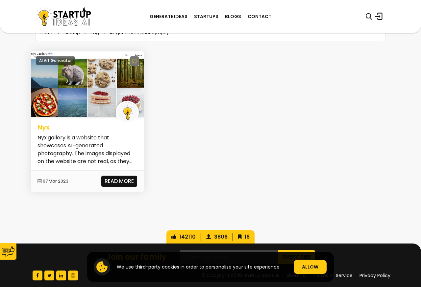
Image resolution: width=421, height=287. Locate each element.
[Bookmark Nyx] (134, 61)
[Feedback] (8, 251)
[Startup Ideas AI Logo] (409, 250)
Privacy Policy (374, 275)
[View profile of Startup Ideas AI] (127, 112)
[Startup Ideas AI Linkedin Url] (61, 275)
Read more (119, 181)
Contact (259, 16)
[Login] (379, 16)
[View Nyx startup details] (87, 84)
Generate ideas (168, 16)
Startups (206, 16)
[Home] (63, 16)
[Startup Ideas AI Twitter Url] (49, 275)
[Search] (369, 16)
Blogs (233, 16)
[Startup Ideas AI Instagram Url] (73, 275)
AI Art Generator (55, 60)
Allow (310, 267)
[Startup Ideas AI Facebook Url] (37, 275)
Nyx (43, 127)
